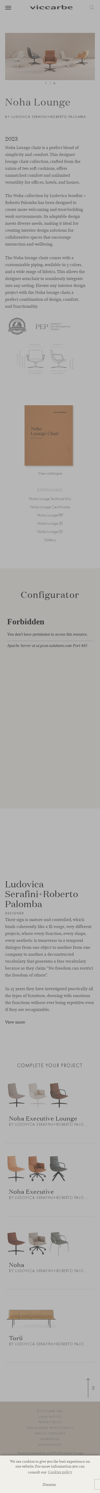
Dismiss (49, 1484)
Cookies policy (60, 1471)
